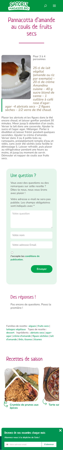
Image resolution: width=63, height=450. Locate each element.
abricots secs (37, 332)
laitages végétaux (16, 329)
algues (32, 326)
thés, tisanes (25, 339)
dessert (10, 332)
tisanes (38, 339)
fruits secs (43, 326)
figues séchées (40, 336)
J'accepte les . (25, 258)
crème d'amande (22, 336)
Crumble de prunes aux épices (24, 406)
